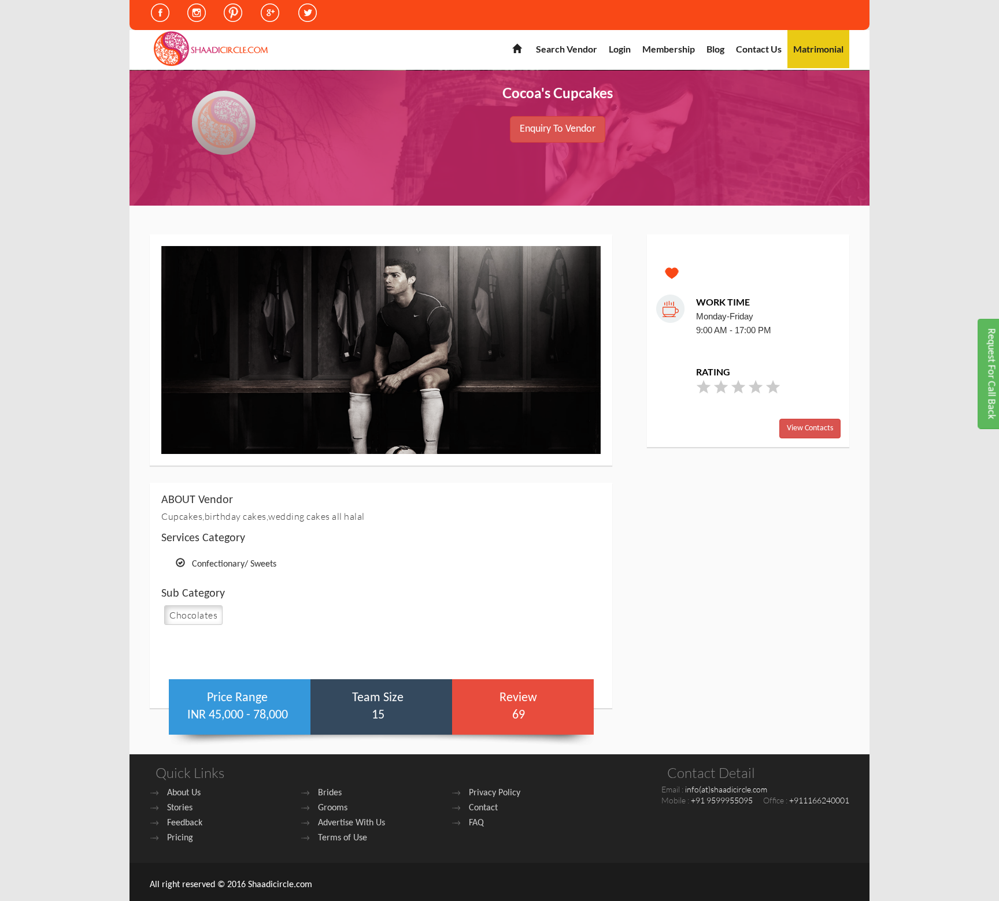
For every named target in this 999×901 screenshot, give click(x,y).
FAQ (476, 823)
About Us (184, 793)
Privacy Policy (494, 793)
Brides (330, 793)
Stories (180, 808)
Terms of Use (342, 838)
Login (620, 48)
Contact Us (759, 48)
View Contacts (810, 428)
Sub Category (193, 594)
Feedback (184, 823)
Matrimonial (818, 48)
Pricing (180, 838)
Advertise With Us (351, 823)
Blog (715, 48)
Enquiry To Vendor (557, 129)
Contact (483, 808)
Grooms (332, 808)
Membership (668, 48)
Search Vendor (566, 48)
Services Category (203, 538)
